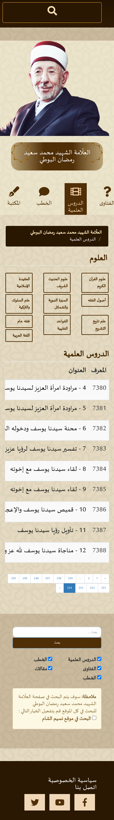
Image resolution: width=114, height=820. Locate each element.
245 (70, 578)
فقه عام (23, 321)
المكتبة (14, 203)
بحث (57, 643)
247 (47, 578)
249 (24, 578)
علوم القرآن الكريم (97, 283)
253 (81, 588)
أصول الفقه (97, 300)
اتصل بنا (86, 787)
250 (13, 578)
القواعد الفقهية (62, 325)
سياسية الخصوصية (72, 780)
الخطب (44, 203)
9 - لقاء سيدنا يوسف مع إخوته (48, 489)
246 (59, 578)
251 (103, 588)
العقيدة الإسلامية (23, 283)
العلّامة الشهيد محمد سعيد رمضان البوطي (66, 232)
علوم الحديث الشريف (58, 283)
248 (36, 578)
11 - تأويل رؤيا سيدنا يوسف (51, 530)
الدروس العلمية (76, 206)
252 (92, 588)
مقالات (41, 668)
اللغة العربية (21, 335)
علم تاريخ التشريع (99, 325)
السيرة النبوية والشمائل (58, 304)
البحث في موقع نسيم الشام (66, 718)
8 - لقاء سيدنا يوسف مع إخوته (48, 469)
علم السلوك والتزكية (21, 304)
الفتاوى (89, 668)
